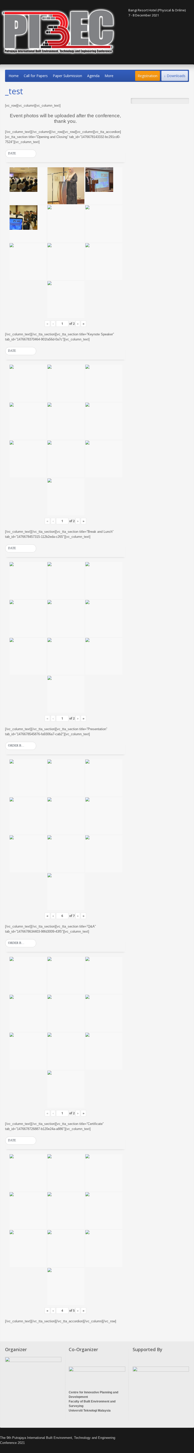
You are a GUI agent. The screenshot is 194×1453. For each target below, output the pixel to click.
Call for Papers (36, 75)
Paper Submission (67, 75)
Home (14, 75)
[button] (21, 153)
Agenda (93, 75)
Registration (147, 75)
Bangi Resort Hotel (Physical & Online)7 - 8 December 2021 (157, 12)
